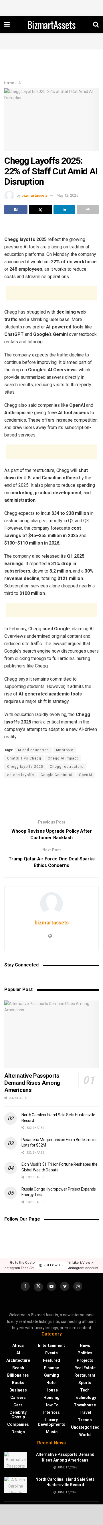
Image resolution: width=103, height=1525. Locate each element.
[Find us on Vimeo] (64, 1286)
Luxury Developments (51, 1422)
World (85, 1434)
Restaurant (84, 1375)
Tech (85, 1390)
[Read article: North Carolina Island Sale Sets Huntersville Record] (15, 1485)
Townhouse (85, 1405)
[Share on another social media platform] (88, 209)
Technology (85, 1397)
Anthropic (64, 750)
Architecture (18, 1360)
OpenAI (85, 775)
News (85, 1345)
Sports (84, 1382)
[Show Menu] (7, 24)
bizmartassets (34, 195)
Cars (18, 1405)
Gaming (51, 1375)
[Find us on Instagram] (77, 1286)
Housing (51, 1397)
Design (18, 1432)
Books (18, 1382)
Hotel (51, 1382)
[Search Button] (96, 24)
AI (19, 83)
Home (9, 83)
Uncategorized (85, 1427)
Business (18, 1390)
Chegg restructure (67, 767)
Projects (85, 1360)
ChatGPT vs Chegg (24, 758)
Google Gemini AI (56, 775)
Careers (18, 1397)
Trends (85, 1420)
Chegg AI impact (63, 758)
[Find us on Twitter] (38, 1286)
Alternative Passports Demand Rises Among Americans (32, 1082)
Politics (85, 1353)
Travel (85, 1412)
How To (51, 1405)
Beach (18, 1367)
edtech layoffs (20, 775)
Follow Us (53, 1265)
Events (51, 1353)
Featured (51, 1360)
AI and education (33, 750)
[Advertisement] (51, 7)
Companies (18, 1424)
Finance (51, 1367)
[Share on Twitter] (40, 209)
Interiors (51, 1412)
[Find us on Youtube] (51, 1286)
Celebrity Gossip (18, 1414)
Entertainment (51, 1345)
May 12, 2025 (67, 195)
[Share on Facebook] (15, 209)
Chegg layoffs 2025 (25, 767)
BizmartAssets (51, 24)
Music (52, 1432)
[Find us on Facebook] (25, 1286)
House (51, 1390)
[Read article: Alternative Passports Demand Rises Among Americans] (51, 1034)
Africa (18, 1345)
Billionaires (18, 1375)
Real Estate (85, 1367)
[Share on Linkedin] (65, 209)
